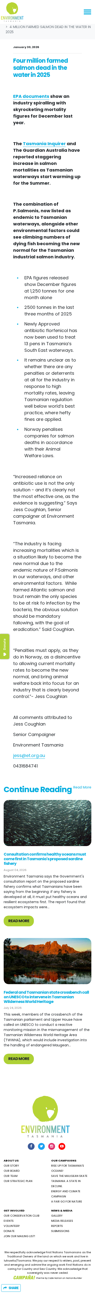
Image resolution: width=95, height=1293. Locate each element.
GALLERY (57, 1216)
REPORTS (57, 1226)
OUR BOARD (11, 1171)
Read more (18, 921)
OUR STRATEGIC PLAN (18, 1181)
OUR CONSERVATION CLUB (21, 1216)
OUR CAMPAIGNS (63, 1160)
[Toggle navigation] (87, 12)
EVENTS (9, 1221)
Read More (82, 787)
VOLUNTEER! (12, 1226)
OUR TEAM (11, 1176)
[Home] (12, 12)
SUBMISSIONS (60, 1231)
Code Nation (55, 1278)
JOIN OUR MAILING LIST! (19, 1236)
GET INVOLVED (14, 1210)
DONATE (9, 1231)
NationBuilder (74, 1278)
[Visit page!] (32, 1146)
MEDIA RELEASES (62, 1221)
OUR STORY (11, 1166)
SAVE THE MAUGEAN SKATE (69, 1176)
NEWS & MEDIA (61, 1210)
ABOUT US (11, 1160)
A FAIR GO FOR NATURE (66, 1201)
